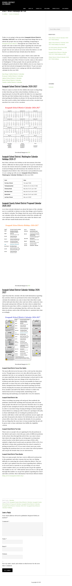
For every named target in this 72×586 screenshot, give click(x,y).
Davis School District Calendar (11, 80)
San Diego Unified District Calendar (13, 74)
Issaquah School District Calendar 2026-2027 (14, 506)
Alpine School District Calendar (12, 78)
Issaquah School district (9, 43)
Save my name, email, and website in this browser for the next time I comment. (21, 564)
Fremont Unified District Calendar (12, 76)
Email (4, 546)
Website (4, 554)
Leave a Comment (14, 14)
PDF (29, 152)
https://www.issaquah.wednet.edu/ (13, 476)
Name (4, 539)
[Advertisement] (22, 26)
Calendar (11, 500)
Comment (5, 521)
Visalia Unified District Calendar (12, 82)
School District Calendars (8, 3)
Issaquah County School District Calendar (21, 502)
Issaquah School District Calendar (31, 504)
